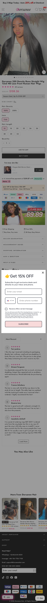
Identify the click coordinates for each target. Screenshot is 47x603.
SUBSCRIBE (23, 324)
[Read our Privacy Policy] (40, 312)
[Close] (43, 272)
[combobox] (10, 300)
